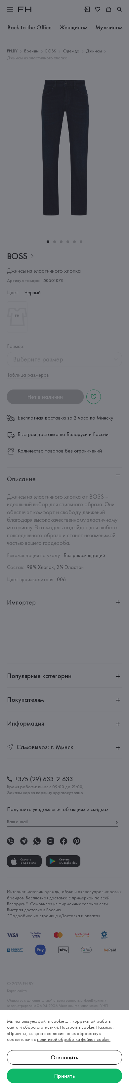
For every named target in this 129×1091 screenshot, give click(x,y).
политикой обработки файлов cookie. (73, 1039)
